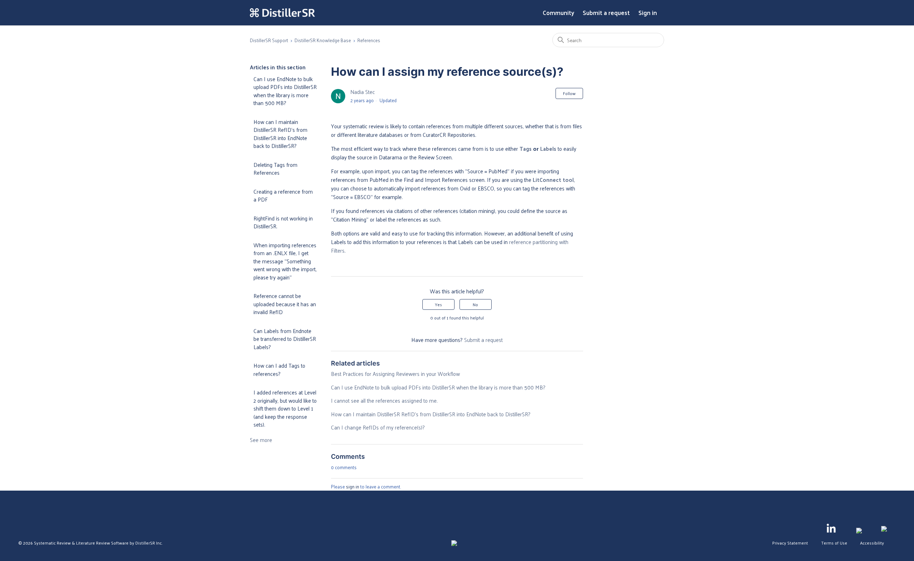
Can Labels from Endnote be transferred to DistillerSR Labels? (284, 339)
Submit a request (606, 13)
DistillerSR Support (269, 40)
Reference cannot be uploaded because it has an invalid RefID (284, 304)
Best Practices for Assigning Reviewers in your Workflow (395, 373)
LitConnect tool (553, 179)
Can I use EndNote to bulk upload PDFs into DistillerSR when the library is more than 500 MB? (285, 91)
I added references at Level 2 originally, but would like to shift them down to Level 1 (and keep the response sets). (285, 408)
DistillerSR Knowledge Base (323, 40)
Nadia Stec (362, 91)
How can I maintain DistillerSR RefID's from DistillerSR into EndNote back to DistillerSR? (280, 134)
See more (261, 440)
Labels (548, 148)
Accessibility (872, 543)
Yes (438, 304)
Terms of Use (834, 543)
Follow (569, 93)
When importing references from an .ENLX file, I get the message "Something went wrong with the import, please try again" (285, 261)
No (475, 304)
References (368, 40)
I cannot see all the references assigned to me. (384, 400)
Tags (525, 148)
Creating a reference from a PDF (283, 195)
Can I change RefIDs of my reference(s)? (378, 427)
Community (558, 13)
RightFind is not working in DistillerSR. (283, 222)
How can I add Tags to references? (279, 369)
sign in (352, 486)
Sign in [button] (647, 13)
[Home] (282, 13)
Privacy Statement (790, 543)
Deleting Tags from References (275, 169)
